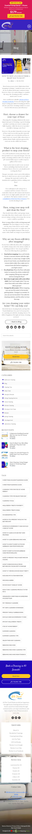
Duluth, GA (16, 771)
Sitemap (23, 826)
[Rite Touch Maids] (7, 28)
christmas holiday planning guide (15, 480)
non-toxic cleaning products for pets (15, 590)
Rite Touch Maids (16, 828)
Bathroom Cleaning (9, 380)
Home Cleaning (8, 402)
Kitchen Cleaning (9, 405)
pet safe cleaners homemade (13, 607)
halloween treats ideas (11, 510)
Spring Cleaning (8, 416)
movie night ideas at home (12, 585)
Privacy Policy (16, 826)
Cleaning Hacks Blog (16, 736)
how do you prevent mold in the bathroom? (15, 520)
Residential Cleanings (16, 733)
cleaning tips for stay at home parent (14, 490)
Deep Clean (7, 391)
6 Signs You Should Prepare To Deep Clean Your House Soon (19, 453)
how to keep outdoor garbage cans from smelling (14, 552)
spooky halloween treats (12, 621)
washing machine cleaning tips (14, 650)
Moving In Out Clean (10, 409)
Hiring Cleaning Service (10, 398)
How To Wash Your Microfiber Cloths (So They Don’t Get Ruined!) (19, 444)
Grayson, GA (16, 774)
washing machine (9, 645)
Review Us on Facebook (16, 751)
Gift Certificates (16, 742)
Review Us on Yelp (16, 748)
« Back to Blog (16, 322)
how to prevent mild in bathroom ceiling (15, 558)
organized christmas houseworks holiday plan (15, 597)
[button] (29, 26)
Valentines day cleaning (11, 640)
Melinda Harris (8, 580)
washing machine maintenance (14, 654)
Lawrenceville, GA (16, 765)
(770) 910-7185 (16, 362)
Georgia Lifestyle (9, 394)
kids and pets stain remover (13, 575)
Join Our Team (16, 739)
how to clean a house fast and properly (14, 534)
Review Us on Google (16, 745)
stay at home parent (10, 626)
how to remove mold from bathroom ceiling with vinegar (14, 565)
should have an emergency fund (14, 617)
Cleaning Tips (8, 387)
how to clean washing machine (14, 539)
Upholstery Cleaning (10, 424)
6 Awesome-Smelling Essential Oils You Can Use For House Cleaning (19, 435)
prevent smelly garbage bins (13, 612)
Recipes (6, 413)
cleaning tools (8, 501)
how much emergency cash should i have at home (15, 527)
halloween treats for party (13, 505)
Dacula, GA (16, 768)
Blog (5, 383)
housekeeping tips (9, 515)
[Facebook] (7, 327)
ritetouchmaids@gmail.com (17, 799)
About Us (16, 730)
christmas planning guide (12, 484)
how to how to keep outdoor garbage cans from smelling (14, 545)
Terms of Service (6, 826)
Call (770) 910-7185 (16, 16)
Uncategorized (8, 420)
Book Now (16, 356)
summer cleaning (9, 631)
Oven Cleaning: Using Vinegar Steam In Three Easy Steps (19, 463)
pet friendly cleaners (10, 603)
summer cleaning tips (10, 635)
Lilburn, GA (16, 777)
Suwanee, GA (16, 780)
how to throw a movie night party (15, 571)
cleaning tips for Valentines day (14, 496)
